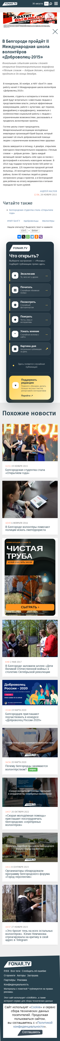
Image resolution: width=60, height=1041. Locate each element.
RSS (6, 971)
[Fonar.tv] (9, 3)
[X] (23, 237)
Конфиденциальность (16, 984)
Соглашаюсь (31, 1032)
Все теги (15, 971)
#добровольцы (31, 220)
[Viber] (41, 237)
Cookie (35, 1007)
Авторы (21, 975)
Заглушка (32, 975)
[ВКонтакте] (19, 237)
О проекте (9, 975)
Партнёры (10, 980)
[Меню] (56, 4)
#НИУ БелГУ (13, 220)
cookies (31, 997)
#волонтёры (48, 220)
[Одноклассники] (36, 237)
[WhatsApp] (28, 237)
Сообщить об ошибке (34, 971)
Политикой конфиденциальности (32, 1025)
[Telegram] (32, 237)
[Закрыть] (55, 31)
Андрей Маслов (48, 191)
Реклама (22, 980)
